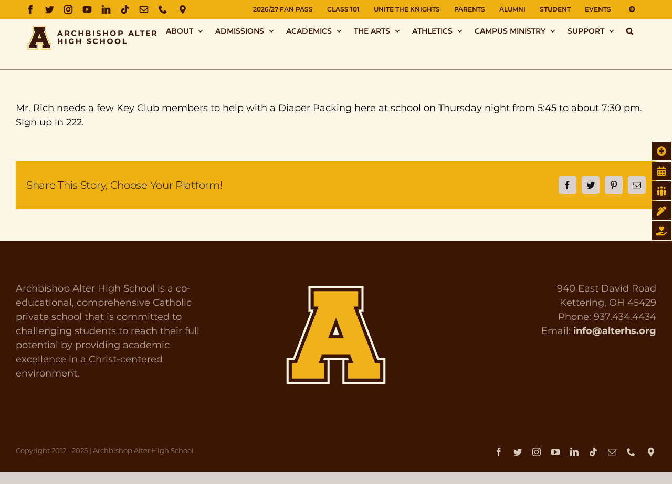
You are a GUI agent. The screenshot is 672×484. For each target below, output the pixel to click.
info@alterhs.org (614, 331)
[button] (629, 31)
